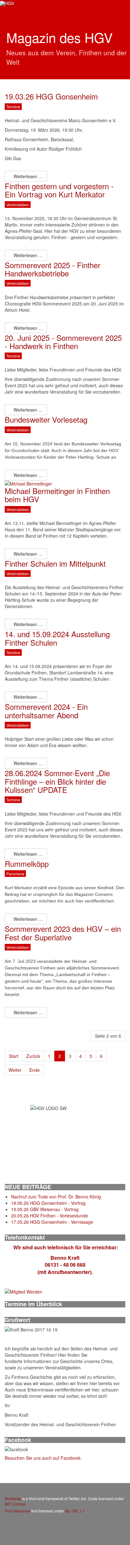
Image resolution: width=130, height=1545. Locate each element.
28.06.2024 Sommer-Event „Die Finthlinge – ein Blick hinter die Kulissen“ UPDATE (57, 781)
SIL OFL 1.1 (75, 1510)
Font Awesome (17, 1510)
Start (13, 1056)
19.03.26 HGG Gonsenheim (51, 96)
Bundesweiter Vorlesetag (46, 419)
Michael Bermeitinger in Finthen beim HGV (57, 494)
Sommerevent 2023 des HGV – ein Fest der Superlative (63, 932)
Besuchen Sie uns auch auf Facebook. (43, 1458)
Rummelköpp (27, 863)
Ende (34, 1070)
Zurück (33, 1056)
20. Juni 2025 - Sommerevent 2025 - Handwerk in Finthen (63, 341)
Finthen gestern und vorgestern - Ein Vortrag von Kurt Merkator (59, 190)
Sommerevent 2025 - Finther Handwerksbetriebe (52, 269)
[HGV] (7, 3)
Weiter (15, 1070)
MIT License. (16, 1503)
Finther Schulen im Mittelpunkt (55, 563)
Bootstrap (13, 1498)
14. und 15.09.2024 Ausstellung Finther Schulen (57, 638)
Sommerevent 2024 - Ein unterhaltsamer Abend (46, 710)
